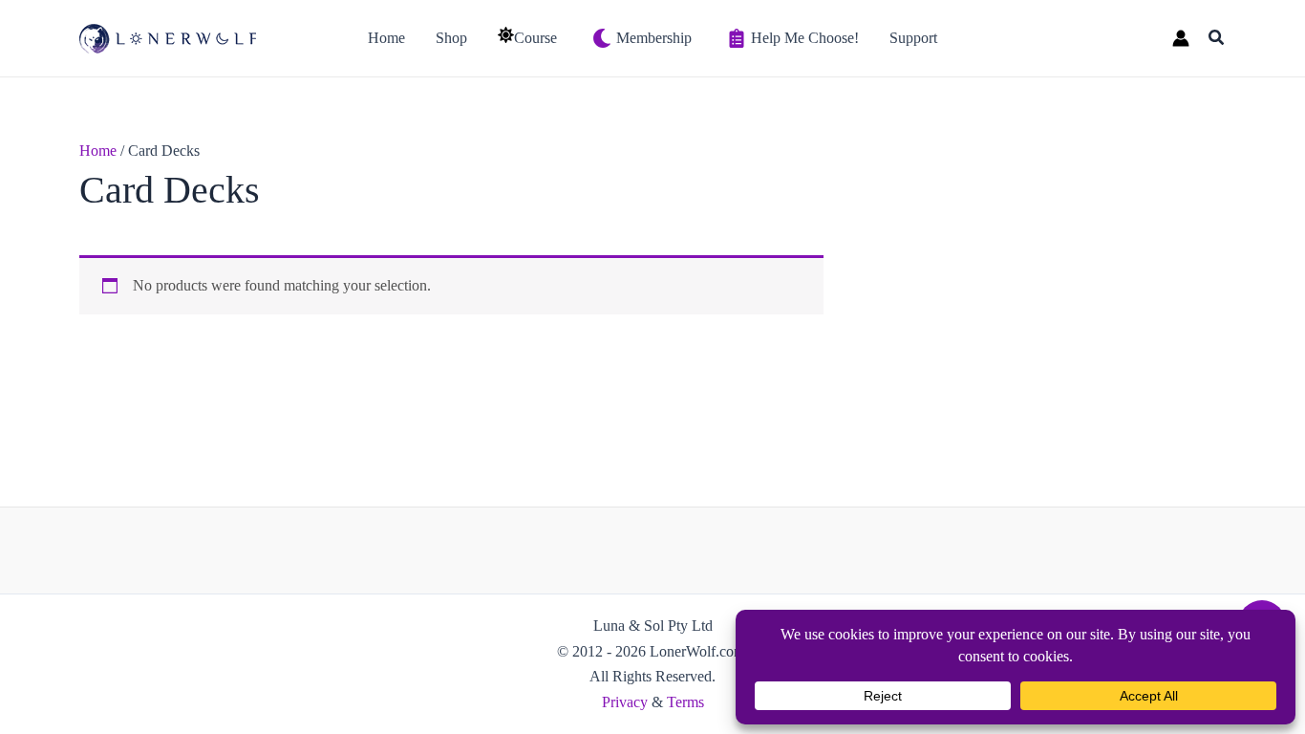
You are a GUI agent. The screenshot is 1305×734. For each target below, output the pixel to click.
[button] (1217, 38)
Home (98, 150)
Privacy (625, 702)
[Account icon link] (1180, 38)
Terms (685, 702)
